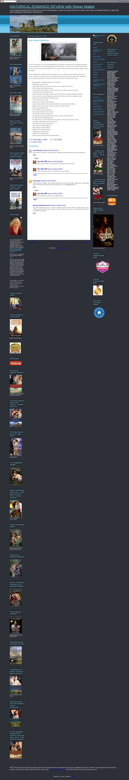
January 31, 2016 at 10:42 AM (55, 169)
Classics (95, 77)
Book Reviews (96, 97)
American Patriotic (98, 64)
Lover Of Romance (38, 150)
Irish (94, 54)
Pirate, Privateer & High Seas (98, 50)
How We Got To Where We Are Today (99, 84)
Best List (35, 142)
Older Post (85, 242)
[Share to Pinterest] (61, 139)
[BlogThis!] (56, 139)
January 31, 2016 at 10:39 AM (55, 161)
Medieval (95, 72)
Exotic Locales (97, 67)
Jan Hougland (36, 180)
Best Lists (95, 103)
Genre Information (97, 109)
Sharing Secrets (97, 106)
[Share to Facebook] (59, 139)
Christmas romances (98, 114)
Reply (34, 155)
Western (95, 61)
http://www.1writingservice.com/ (41, 205)
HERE (11, 257)
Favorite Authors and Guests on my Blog (98, 100)
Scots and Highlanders (99, 59)
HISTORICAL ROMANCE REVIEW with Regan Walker (52, 6)
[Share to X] (58, 139)
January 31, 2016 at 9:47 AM (51, 150)
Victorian (95, 74)
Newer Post (32, 242)
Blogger (73, 776)
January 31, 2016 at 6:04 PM (48, 180)
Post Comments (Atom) (62, 248)
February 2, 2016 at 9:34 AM (58, 205)
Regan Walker (41, 161)
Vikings (40, 142)
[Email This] (54, 139)
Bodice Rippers (97, 56)
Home (59, 242)
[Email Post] (51, 139)
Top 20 (95, 88)
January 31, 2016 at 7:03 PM (54, 193)
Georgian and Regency (99, 69)
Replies (36, 158)
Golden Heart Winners (98, 111)
